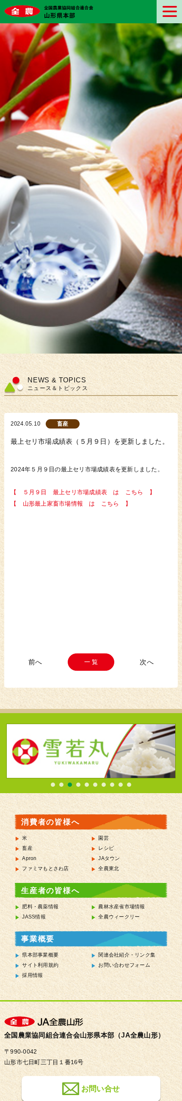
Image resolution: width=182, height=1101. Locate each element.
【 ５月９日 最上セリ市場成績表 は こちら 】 (83, 492)
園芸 (103, 838)
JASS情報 (34, 917)
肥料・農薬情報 (40, 907)
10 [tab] (129, 785)
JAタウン (109, 858)
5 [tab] (87, 785)
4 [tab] (78, 785)
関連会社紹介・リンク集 (126, 955)
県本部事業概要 (40, 955)
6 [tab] (95, 785)
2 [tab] (61, 785)
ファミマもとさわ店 (45, 868)
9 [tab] (121, 785)
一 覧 (91, 661)
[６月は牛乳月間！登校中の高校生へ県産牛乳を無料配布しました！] (145, 662)
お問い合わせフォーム (124, 965)
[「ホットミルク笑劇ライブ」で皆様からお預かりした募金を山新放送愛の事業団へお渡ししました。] (37, 662)
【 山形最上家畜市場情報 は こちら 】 (71, 504)
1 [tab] (53, 785)
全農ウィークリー (119, 917)
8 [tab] (112, 785)
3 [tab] (70, 785)
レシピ (106, 848)
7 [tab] (104, 785)
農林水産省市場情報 (121, 907)
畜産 (27, 848)
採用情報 (32, 975)
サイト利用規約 (40, 965)
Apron (29, 858)
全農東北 (108, 868)
